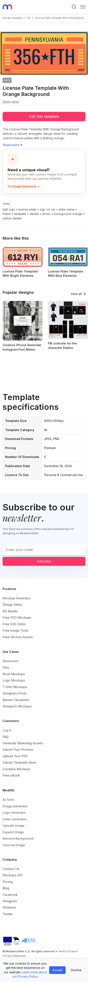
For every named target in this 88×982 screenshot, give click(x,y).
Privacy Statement (14, 955)
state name (66, 209)
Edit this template (44, 116)
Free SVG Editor (14, 624)
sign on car (47, 209)
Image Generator (15, 806)
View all (76, 294)
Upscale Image (13, 825)
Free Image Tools (15, 630)
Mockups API (12, 875)
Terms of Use (66, 951)
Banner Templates (16, 700)
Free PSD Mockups (17, 617)
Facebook (10, 895)
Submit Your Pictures (18, 749)
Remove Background (18, 838)
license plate (27, 209)
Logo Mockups (14, 680)
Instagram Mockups (17, 706)
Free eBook (11, 775)
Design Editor (12, 605)
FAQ (6, 737)
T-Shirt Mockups (15, 687)
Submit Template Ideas (19, 762)
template (20, 214)
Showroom (10, 661)
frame (7, 214)
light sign (9, 209)
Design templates (13, 17)
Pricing (8, 882)
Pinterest (9, 907)
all (29, 17)
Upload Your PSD (15, 756)
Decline (76, 970)
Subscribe (44, 561)
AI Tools (8, 799)
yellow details (12, 218)
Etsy (6, 667)
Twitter (8, 914)
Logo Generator (14, 812)
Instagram (10, 901)
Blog (6, 888)
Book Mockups (14, 674)
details (34, 214)
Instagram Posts (14, 693)
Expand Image (13, 832)
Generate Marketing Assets (23, 743)
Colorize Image (14, 845)
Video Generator (15, 819)
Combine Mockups (17, 769)
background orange (68, 214)
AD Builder (10, 611)
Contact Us (11, 869)
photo (46, 214)
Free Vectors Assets (18, 637)
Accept (57, 970)
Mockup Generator (16, 598)
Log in (7, 730)
